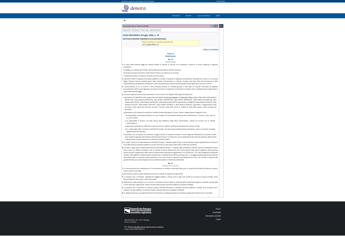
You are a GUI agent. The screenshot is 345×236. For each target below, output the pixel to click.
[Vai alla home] (124, 20)
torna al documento (210, 49)
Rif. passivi (135, 30)
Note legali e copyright (213, 215)
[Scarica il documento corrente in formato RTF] (215, 26)
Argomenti (126, 30)
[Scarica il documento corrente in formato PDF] (217, 26)
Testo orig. (144, 30)
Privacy (218, 208)
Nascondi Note (155, 30)
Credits (218, 219)
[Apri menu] (221, 26)
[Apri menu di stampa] (212, 26)
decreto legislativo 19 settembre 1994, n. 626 (181, 97)
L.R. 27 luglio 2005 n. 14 (150, 44)
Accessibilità (216, 212)
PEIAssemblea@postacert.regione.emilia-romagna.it (145, 227)
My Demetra (221, 1)
